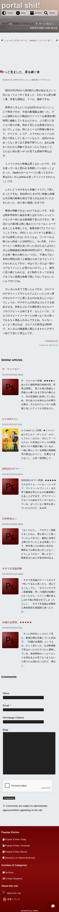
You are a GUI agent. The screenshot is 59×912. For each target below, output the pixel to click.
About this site (14, 893)
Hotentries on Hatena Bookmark (20, 858)
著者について (13, 899)
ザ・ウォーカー (10, 369)
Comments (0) (51, 341)
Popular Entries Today (15, 839)
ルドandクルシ (10, 418)
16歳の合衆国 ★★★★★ (17, 622)
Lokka (35, 910)
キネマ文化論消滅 (12, 568)
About (23, 13)
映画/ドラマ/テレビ (42, 80)
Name (6, 693)
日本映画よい (9, 518)
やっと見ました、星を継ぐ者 (20, 72)
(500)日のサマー (11, 468)
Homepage (9, 717)
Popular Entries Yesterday (17, 845)
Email (7, 705)
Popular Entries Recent (16, 852)
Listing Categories (13, 878)
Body (5, 729)
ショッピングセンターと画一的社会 (17, 40)
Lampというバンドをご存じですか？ (42, 40)
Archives (38, 13)
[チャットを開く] (53, 906)
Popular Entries (10, 832)
